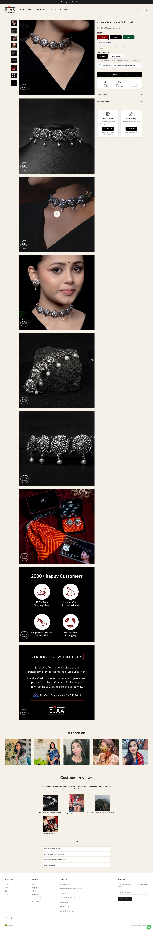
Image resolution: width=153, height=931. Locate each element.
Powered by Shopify (142, 925)
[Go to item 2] (14, 31)
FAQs (33, 884)
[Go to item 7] (14, 68)
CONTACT (52, 9)
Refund (34, 891)
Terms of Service (37, 898)
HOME (22, 9)
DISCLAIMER (36, 901)
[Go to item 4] (14, 46)
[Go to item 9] (14, 83)
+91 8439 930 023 (66, 906)
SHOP (30, 9)
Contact (7, 894)
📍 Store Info (131, 128)
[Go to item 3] (14, 38)
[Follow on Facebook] (6, 918)
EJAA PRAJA (64, 9)
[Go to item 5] (14, 53)
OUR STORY (41, 9)
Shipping (34, 887)
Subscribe (125, 899)
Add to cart (119, 74)
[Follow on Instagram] (11, 918)
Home (7, 884)
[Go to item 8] (14, 75)
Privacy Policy (36, 894)
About (7, 887)
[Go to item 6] (14, 61)
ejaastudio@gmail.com (67, 911)
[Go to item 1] (14, 23)
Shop (6, 891)
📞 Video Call (108, 128)
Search (7, 898)
